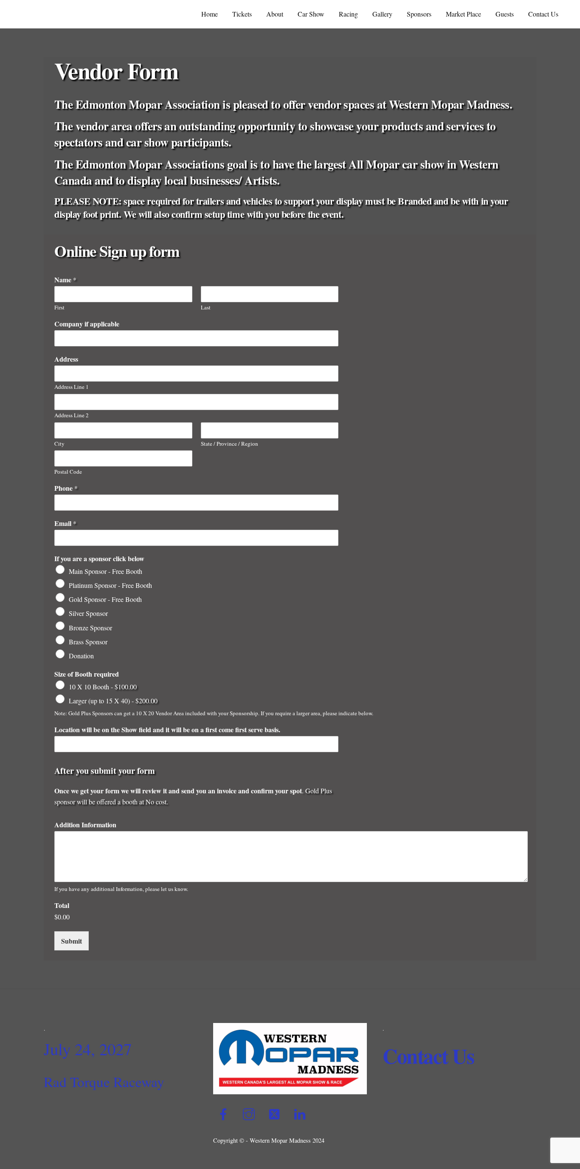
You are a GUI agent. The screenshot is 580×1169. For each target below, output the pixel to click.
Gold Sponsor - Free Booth (105, 599)
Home (209, 13)
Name (65, 279)
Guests (505, 13)
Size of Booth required (86, 674)
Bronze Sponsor (90, 627)
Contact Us (543, 13)
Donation (81, 655)
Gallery (382, 13)
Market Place (463, 13)
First (59, 307)
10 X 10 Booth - (103, 686)
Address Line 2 (71, 415)
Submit (71, 941)
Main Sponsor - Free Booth (105, 571)
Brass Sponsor (88, 641)
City (59, 443)
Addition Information (85, 825)
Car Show (311, 13)
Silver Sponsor (88, 613)
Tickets (242, 13)
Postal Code (68, 471)
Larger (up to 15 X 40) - (113, 700)
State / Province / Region (229, 443)
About (274, 13)
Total (61, 905)
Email (65, 523)
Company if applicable (86, 324)
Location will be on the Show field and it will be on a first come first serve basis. (167, 729)
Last (206, 307)
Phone (66, 488)
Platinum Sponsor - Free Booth (110, 585)
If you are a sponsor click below (99, 558)
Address (66, 359)
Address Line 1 (71, 387)
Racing (348, 13)
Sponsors (419, 13)
